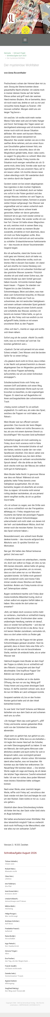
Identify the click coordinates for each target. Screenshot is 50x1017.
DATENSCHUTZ (34, 1005)
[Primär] (25, 40)
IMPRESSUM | (24, 1005)
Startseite (7, 53)
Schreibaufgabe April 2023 (16, 56)
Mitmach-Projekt (19, 53)
